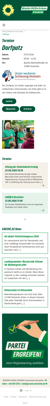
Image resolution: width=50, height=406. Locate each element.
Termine (5, 34)
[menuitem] (6, 397)
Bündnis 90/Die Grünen (34, 8)
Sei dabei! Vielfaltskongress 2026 (21, 236)
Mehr (25, 185)
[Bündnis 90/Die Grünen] (8, 10)
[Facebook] (21, 390)
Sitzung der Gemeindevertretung (21, 166)
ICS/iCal (27, 108)
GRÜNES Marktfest (14, 197)
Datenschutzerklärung (37, 397)
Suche (25, 403)
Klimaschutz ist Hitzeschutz (18, 290)
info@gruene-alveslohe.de (33, 383)
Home (6, 397)
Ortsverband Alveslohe (13, 31)
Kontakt (13, 397)
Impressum (23, 397)
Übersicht (10, 108)
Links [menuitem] (27, 390)
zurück (9, 101)
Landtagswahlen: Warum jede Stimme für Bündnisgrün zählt (23, 263)
